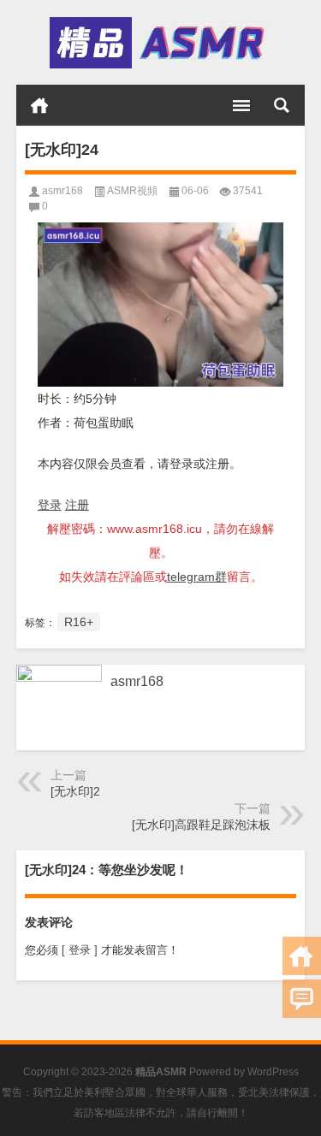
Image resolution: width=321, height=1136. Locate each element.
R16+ (78, 622)
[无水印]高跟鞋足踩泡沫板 (201, 824)
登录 (50, 505)
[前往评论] (301, 998)
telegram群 (197, 576)
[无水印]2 (75, 791)
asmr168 (62, 191)
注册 (77, 505)
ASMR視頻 (132, 191)
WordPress (273, 1072)
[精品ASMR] (159, 42)
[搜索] (282, 105)
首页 (39, 105)
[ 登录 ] (79, 950)
